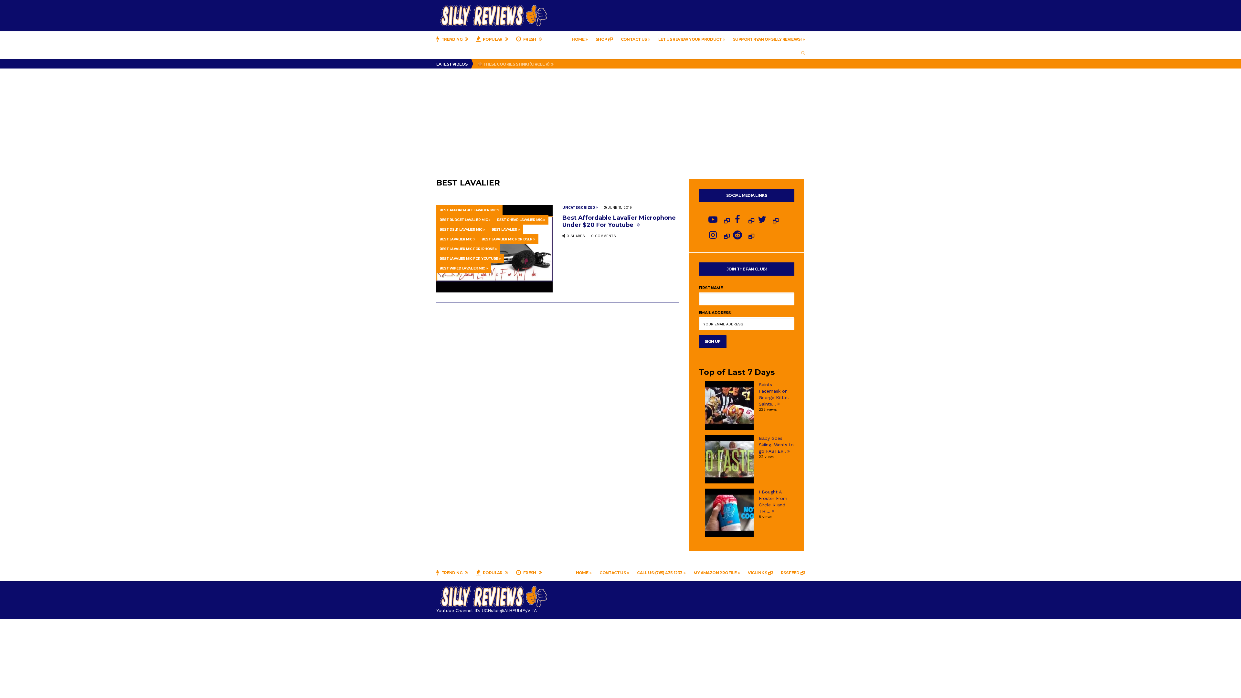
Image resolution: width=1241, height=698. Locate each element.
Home (578, 39)
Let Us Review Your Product (690, 39)
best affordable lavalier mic (468, 210)
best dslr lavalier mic (461, 229)
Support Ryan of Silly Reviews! (767, 39)
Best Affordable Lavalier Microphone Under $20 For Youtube (619, 221)
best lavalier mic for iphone (467, 249)
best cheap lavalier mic (520, 220)
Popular (493, 39)
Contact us (634, 39)
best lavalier (504, 229)
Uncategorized (578, 208)
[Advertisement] (620, 117)
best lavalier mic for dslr (507, 239)
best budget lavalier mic (464, 220)
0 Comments (603, 236)
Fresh (529, 39)
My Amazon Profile (715, 572)
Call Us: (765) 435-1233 (659, 572)
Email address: (715, 312)
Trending (451, 39)
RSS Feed (790, 572)
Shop (601, 39)
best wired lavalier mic (462, 268)
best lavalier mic (456, 239)
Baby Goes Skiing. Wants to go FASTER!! (776, 445)
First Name (711, 287)
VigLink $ (757, 572)
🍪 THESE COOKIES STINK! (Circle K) (514, 64)
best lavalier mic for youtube (469, 259)
